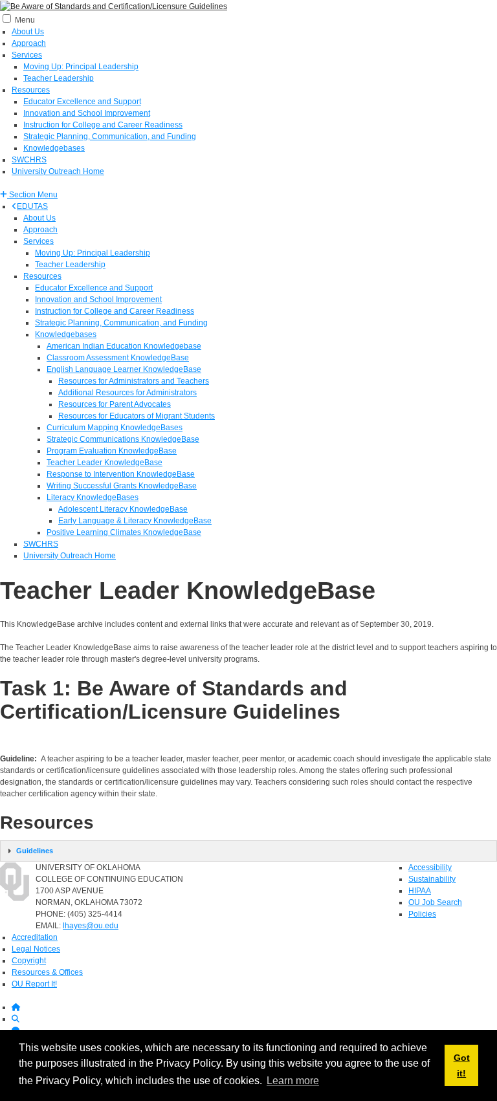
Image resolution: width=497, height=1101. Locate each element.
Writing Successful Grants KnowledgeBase (122, 485)
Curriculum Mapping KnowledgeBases (114, 427)
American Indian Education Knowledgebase (124, 346)
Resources (31, 89)
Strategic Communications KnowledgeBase (123, 439)
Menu (25, 20)
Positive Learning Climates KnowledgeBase (124, 532)
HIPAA (419, 890)
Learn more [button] (293, 1080)
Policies (422, 914)
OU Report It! (34, 983)
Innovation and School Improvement (86, 113)
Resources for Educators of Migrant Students (136, 415)
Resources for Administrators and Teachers (133, 381)
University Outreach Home (58, 171)
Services (27, 55)
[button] (29, 194)
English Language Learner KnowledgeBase (124, 369)
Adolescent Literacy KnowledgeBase (123, 509)
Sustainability (432, 879)
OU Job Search (435, 902)
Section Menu (32, 194)
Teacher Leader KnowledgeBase (104, 462)
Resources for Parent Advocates (114, 404)
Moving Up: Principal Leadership (80, 66)
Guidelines (34, 851)
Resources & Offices (47, 972)
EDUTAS (32, 206)
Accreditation (35, 937)
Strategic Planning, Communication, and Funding (109, 136)
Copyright (29, 960)
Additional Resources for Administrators (127, 392)
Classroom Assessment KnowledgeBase (118, 357)
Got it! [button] (462, 1065)
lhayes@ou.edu (90, 925)
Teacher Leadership (58, 78)
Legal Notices (36, 949)
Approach (29, 43)
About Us (28, 31)
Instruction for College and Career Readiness (102, 124)
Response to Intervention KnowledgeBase (121, 474)
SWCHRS (29, 159)
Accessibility (430, 867)
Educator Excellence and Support (82, 101)
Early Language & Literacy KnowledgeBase (135, 520)
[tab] (248, 851)
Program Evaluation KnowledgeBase (112, 450)
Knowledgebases (54, 148)
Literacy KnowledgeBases (92, 497)
